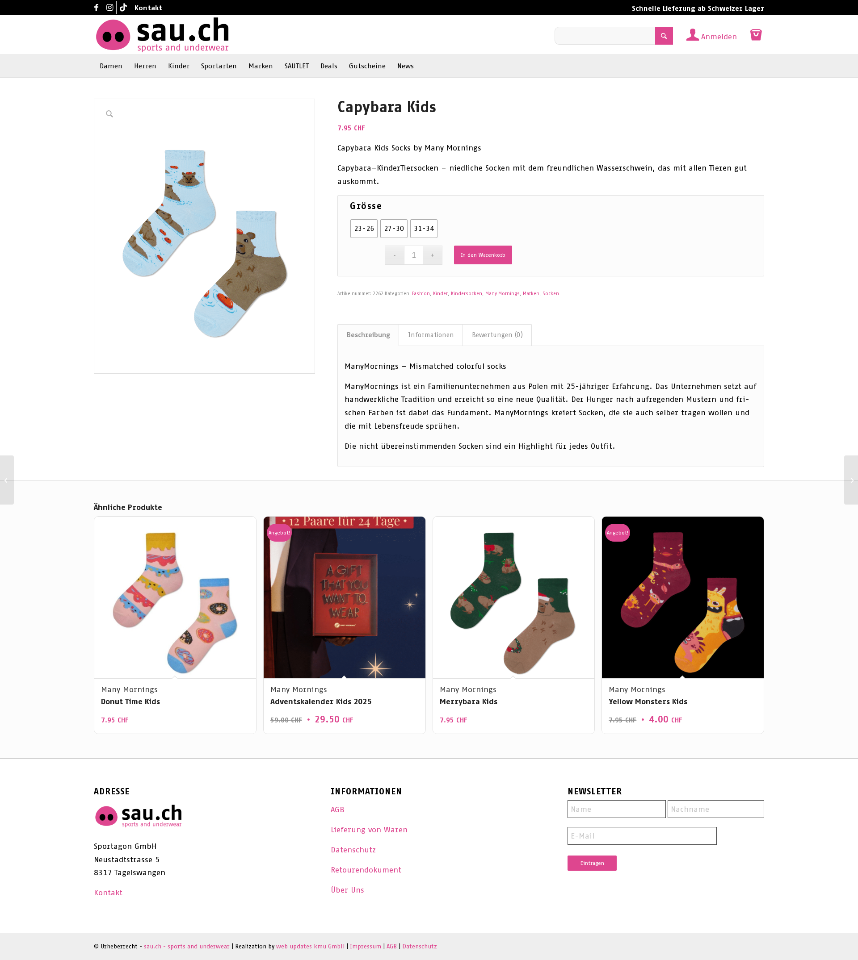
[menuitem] (146, 8)
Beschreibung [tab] (368, 335)
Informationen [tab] (431, 335)
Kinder (440, 293)
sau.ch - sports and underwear (187, 946)
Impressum (365, 946)
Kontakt (148, 8)
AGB (338, 809)
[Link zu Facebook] (96, 7)
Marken (531, 293)
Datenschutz (353, 850)
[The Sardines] (7, 480)
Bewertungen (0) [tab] (497, 335)
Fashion (421, 293)
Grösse (366, 205)
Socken (551, 293)
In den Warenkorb (483, 255)
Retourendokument (366, 870)
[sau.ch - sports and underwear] (162, 34)
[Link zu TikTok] (123, 7)
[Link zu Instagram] (109, 7)
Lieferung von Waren (369, 830)
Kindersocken (466, 293)
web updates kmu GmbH (310, 946)
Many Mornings (502, 293)
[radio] (364, 229)
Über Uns (347, 890)
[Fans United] (851, 480)
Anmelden (719, 37)
